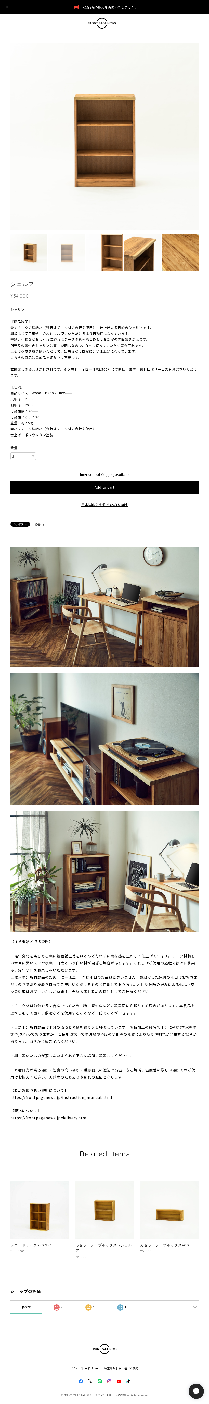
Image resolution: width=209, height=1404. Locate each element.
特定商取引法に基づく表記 (121, 1368)
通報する (40, 524)
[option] (104, 136)
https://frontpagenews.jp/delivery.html (49, 1117)
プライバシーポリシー (84, 1368)
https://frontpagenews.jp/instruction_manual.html (61, 1097)
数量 (14, 447)
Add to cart (104, 487)
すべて (26, 1307)
